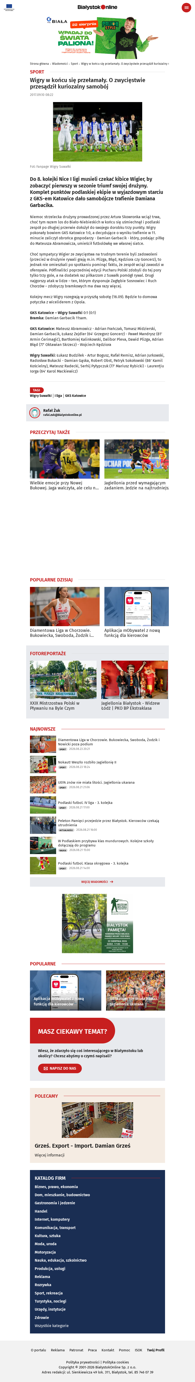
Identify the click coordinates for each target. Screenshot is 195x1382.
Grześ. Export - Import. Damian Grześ (83, 1146)
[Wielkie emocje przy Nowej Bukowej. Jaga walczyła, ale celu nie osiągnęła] (65, 459)
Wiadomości (60, 63)
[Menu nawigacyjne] (186, 7)
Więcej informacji (50, 1155)
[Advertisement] (97, 533)
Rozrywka (43, 1285)
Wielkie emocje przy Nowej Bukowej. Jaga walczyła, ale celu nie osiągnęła (64, 486)
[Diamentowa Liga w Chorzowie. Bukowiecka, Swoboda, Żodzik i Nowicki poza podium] (65, 606)
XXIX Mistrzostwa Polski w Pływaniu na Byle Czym (54, 706)
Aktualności (66, 830)
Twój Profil (155, 1350)
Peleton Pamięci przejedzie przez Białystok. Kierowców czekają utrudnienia (108, 823)
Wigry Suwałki (41, 396)
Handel (41, 1211)
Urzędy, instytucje (50, 1309)
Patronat (76, 1350)
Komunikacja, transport (55, 1227)
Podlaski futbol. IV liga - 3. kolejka (85, 803)
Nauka (62, 850)
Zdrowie (42, 1317)
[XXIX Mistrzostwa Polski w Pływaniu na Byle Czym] (63, 680)
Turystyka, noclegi (50, 1301)
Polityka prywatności (82, 1362)
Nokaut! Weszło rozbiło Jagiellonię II (87, 762)
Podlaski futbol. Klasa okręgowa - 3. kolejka (93, 863)
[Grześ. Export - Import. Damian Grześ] (97, 1120)
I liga (58, 396)
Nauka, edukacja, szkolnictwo (61, 1260)
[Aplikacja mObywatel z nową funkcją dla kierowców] (139, 606)
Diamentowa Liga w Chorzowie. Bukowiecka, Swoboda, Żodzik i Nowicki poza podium (60, 633)
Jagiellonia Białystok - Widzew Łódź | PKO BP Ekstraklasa (130, 706)
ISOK (138, 1350)
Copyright (66, 1367)
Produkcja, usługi (50, 1268)
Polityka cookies (116, 1362)
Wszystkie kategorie (52, 1325)
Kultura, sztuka (48, 1236)
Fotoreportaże (48, 653)
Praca (92, 1350)
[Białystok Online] (97, 7)
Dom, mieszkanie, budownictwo (62, 1195)
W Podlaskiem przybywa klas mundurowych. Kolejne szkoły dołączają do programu (106, 843)
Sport (74, 63)
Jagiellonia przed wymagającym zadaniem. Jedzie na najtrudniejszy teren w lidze (138, 486)
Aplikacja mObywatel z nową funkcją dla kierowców (132, 633)
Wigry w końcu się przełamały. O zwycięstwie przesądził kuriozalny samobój (130, 63)
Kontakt (108, 1350)
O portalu (38, 1350)
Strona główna (39, 63)
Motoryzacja (45, 1252)
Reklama (42, 1276)
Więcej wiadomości (94, 882)
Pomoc (124, 1350)
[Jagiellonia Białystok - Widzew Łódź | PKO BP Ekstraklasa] (134, 680)
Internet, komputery (52, 1219)
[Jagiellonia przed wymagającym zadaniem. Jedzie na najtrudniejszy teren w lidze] (139, 459)
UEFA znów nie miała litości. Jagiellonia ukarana (96, 782)
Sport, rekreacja (49, 1293)
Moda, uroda (46, 1244)
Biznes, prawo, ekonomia (56, 1187)
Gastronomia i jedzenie (55, 1203)
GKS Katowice (75, 396)
